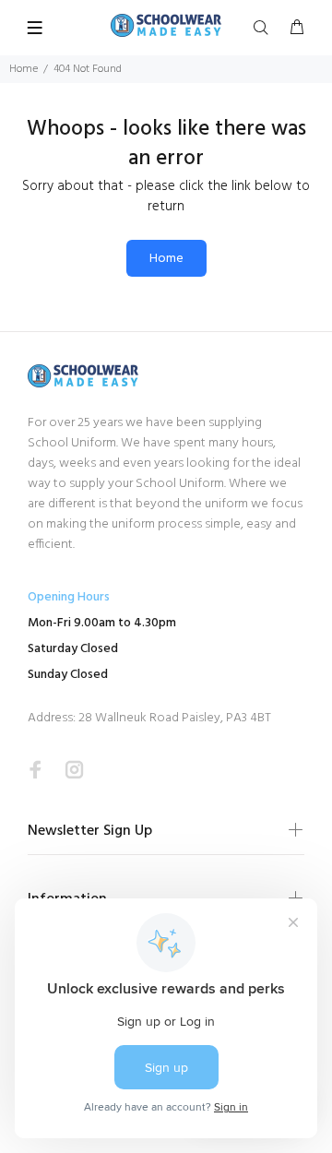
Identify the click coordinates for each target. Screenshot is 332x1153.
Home (23, 69)
